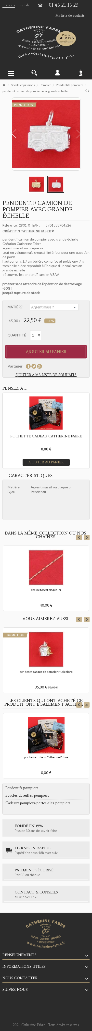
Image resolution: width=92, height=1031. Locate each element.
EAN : (36, 225)
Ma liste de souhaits (70, 15)
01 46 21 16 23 (64, 5)
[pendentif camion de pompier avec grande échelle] (36, 184)
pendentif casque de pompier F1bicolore (46, 672)
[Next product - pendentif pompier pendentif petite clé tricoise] (89, 90)
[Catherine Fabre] (46, 37)
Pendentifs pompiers (21, 788)
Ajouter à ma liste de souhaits (46, 375)
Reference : (10, 225)
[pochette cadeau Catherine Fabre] (46, 735)
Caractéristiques (31, 475)
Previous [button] (79, 537)
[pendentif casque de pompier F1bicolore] (46, 649)
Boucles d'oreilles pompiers (27, 795)
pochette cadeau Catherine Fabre (46, 757)
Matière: (16, 307)
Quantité (17, 335)
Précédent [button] (12, 133)
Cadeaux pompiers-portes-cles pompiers (37, 803)
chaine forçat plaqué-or (46, 590)
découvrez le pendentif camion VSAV (30, 274)
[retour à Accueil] (3, 85)
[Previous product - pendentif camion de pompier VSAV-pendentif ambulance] (86, 90)
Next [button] (87, 537)
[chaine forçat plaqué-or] (46, 567)
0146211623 (29, 897)
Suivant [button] (79, 133)
